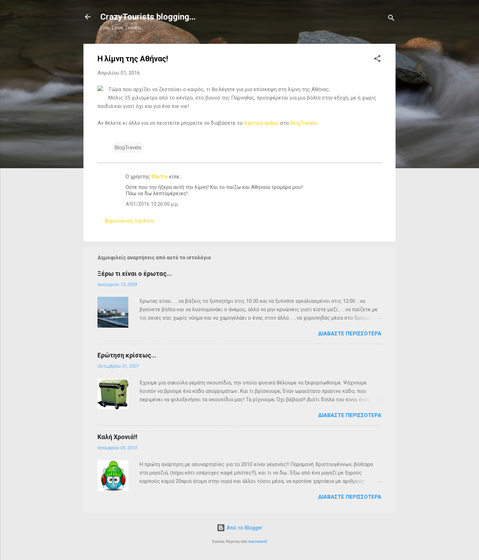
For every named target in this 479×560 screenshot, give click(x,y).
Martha (159, 176)
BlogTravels (303, 123)
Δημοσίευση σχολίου (129, 221)
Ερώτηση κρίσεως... (126, 355)
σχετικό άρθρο (261, 123)
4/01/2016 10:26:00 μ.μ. (152, 204)
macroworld (257, 541)
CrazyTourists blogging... (148, 17)
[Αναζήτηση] (391, 19)
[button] (377, 59)
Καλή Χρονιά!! (117, 437)
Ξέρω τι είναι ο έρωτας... (134, 273)
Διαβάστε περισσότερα (350, 333)
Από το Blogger (243, 528)
